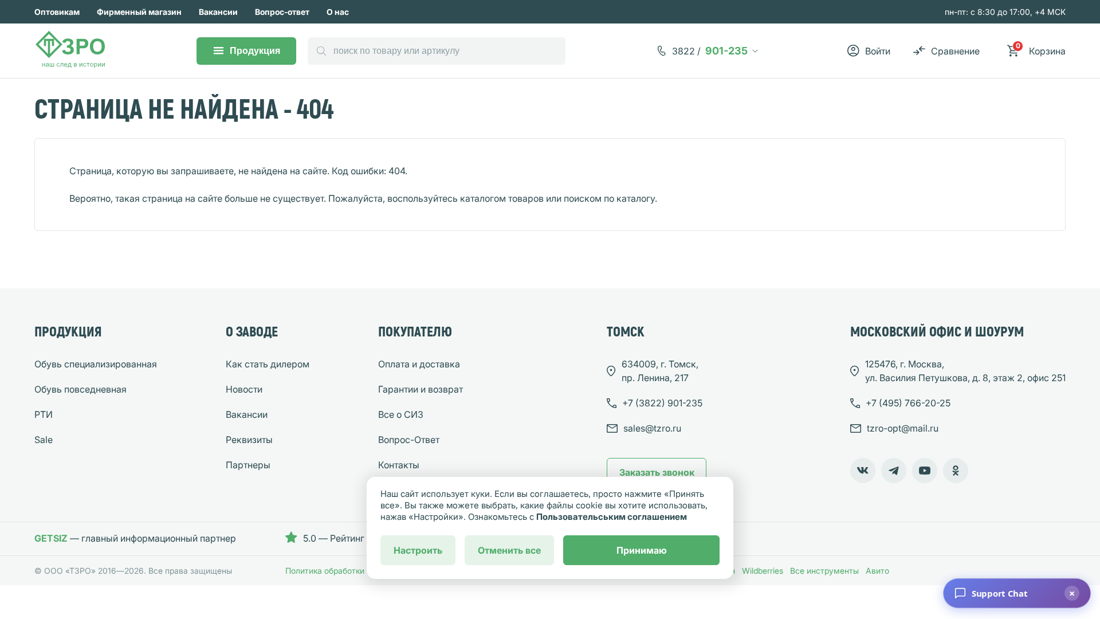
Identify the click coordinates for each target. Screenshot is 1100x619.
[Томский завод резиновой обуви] (70, 51)
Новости (244, 389)
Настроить (418, 550)
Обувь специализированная (95, 364)
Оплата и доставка (419, 364)
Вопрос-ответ (282, 12)
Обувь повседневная (80, 389)
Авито (877, 570)
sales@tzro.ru (652, 428)
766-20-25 (908, 403)
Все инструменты (824, 570)
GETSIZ (51, 538)
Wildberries (762, 570)
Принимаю (641, 550)
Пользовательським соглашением (611, 516)
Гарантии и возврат (420, 389)
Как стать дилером (267, 364)
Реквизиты (249, 439)
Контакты (398, 465)
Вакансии (218, 12)
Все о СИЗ (400, 414)
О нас (338, 12)
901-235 (710, 51)
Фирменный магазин (139, 12)
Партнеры (248, 465)
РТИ (43, 414)
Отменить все (509, 550)
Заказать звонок (656, 472)
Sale (43, 439)
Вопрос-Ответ (408, 439)
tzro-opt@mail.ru (902, 428)
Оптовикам (57, 12)
